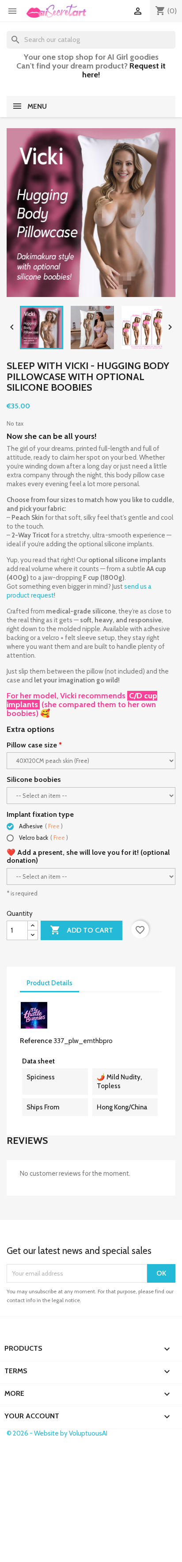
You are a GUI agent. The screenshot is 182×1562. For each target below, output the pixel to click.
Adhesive (40, 826)
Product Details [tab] (49, 983)
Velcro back (43, 837)
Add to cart (81, 930)
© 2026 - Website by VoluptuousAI (57, 1433)
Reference (36, 1040)
